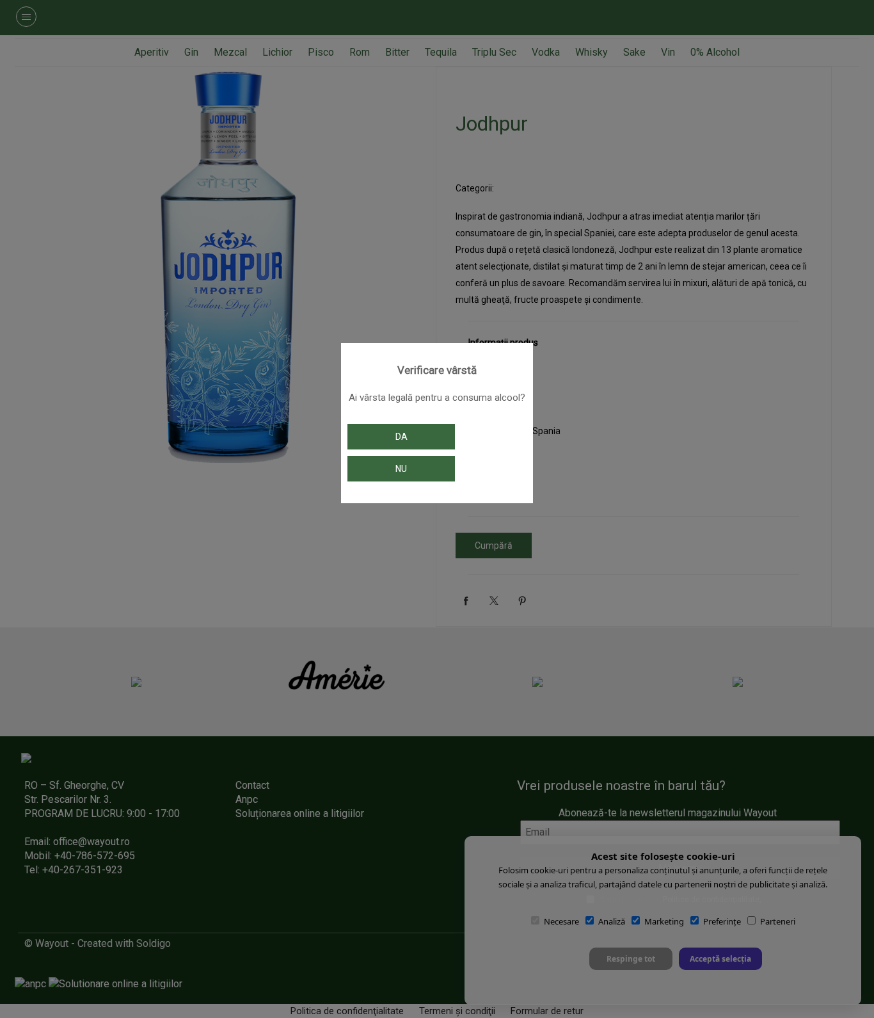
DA (401, 437)
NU (401, 469)
